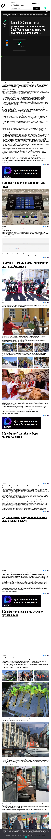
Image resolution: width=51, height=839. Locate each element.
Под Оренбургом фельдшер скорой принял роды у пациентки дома (24, 518)
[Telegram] (7, 45)
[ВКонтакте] (7, 40)
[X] (47, 164)
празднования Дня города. (32, 411)
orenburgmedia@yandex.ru (18, 5)
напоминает (9, 497)
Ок (25, 837)
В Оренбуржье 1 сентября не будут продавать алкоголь (20, 435)
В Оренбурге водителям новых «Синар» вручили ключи (23, 613)
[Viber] (48, 164)
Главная (4, 14)
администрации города (14, 413)
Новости (9, 14)
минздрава (19, 576)
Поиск (37, 8)
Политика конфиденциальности (38, 835)
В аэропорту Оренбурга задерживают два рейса (24, 184)
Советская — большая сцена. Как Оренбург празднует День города (25, 264)
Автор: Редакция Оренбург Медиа (19, 47)
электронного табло (29, 233)
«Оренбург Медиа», (11, 253)
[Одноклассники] (7, 43)
